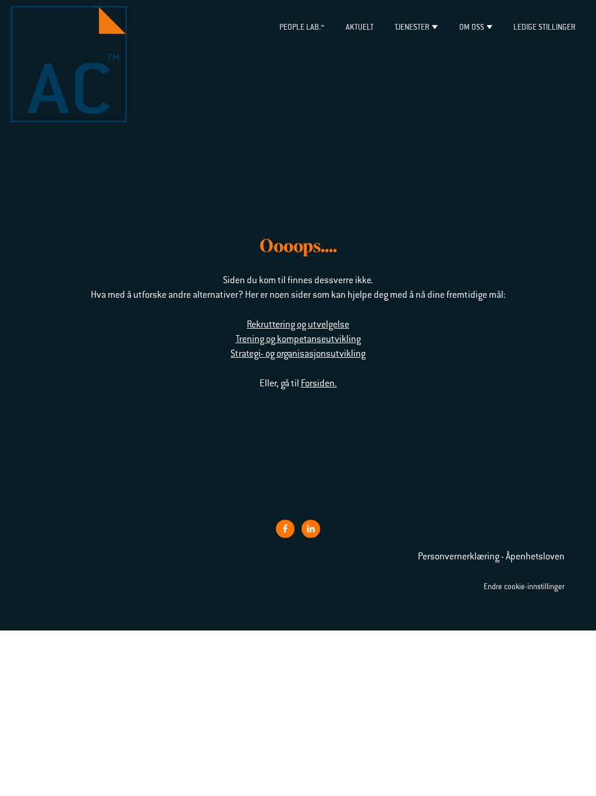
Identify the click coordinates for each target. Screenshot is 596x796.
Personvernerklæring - (462, 557)
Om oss (471, 27)
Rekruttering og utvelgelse (298, 325)
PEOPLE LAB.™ (301, 27)
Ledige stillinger (544, 27)
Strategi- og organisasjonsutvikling (298, 354)
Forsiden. (319, 384)
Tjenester (412, 27)
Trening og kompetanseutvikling (298, 339)
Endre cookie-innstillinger (524, 587)
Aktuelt (360, 27)
